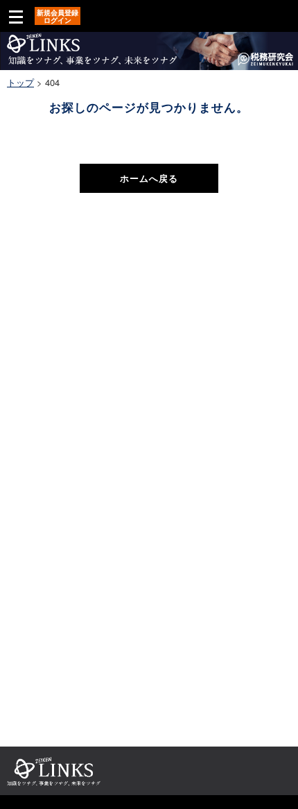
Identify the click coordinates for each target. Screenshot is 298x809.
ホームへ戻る (149, 178)
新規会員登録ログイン (57, 16)
